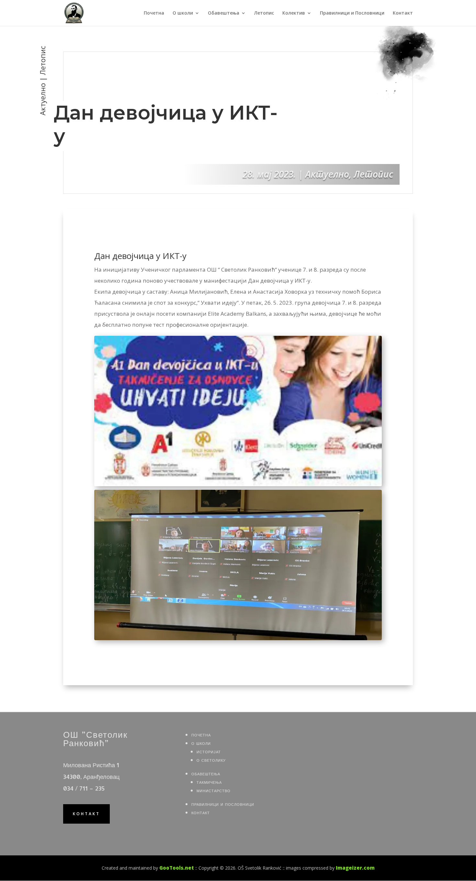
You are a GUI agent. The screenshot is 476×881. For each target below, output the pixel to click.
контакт (86, 813)
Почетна (154, 13)
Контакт (403, 13)
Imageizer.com (355, 867)
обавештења (205, 773)
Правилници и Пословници (352, 13)
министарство (214, 790)
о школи (201, 742)
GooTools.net (176, 867)
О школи (183, 13)
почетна (201, 734)
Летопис (264, 13)
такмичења (209, 781)
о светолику (211, 759)
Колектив (293, 13)
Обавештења (223, 13)
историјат (209, 751)
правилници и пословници (222, 803)
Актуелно (327, 174)
